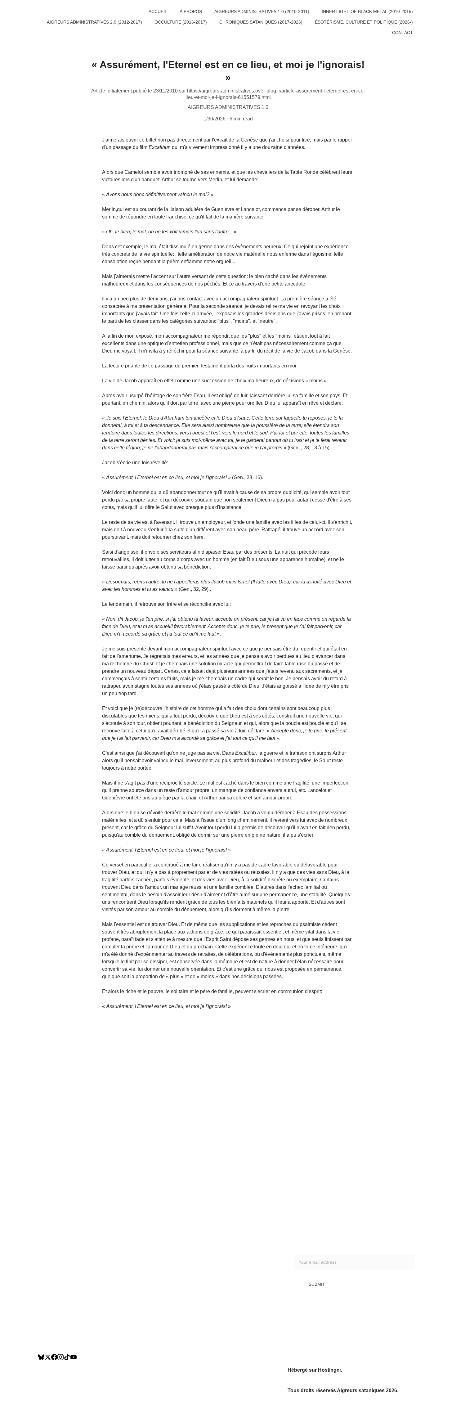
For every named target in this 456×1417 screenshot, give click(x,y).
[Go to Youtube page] (73, 1357)
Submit (317, 1284)
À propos (191, 11)
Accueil (158, 11)
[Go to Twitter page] (48, 1357)
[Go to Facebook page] (54, 1357)
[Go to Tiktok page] (67, 1357)
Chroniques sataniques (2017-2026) (260, 22)
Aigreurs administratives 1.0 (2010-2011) (261, 11)
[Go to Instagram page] (60, 1357)
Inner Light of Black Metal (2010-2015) (367, 11)
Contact (402, 32)
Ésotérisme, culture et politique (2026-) (364, 22)
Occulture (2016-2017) (180, 22)
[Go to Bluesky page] (41, 1357)
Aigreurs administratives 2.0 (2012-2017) (94, 22)
